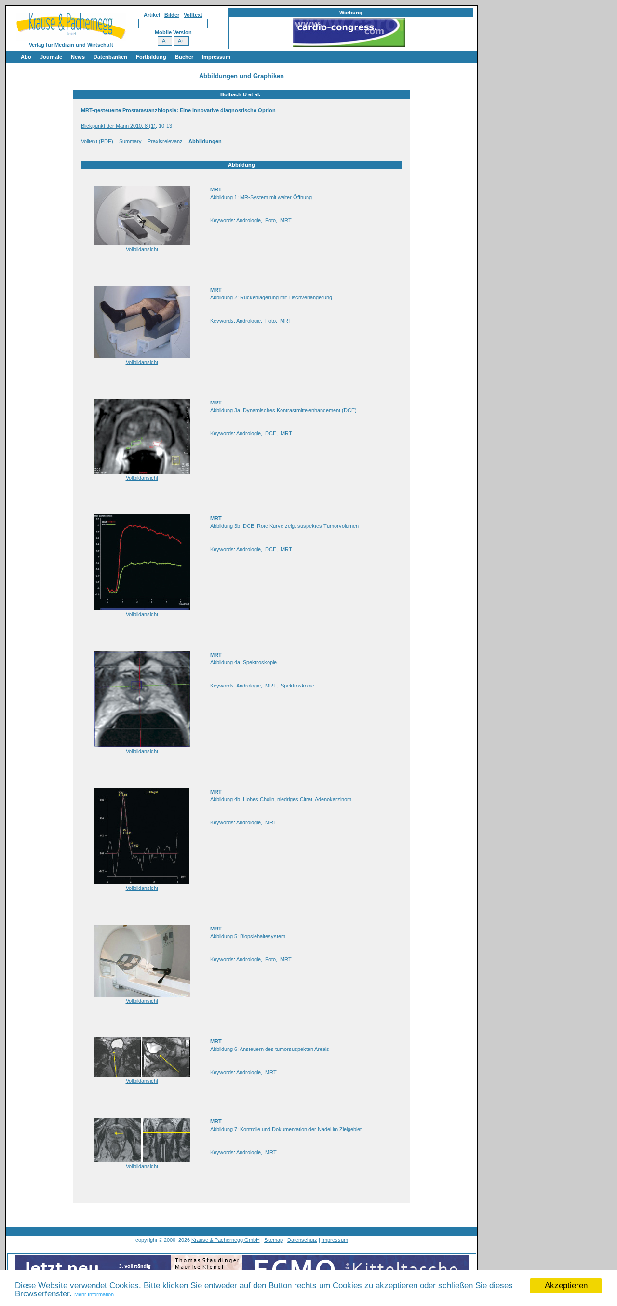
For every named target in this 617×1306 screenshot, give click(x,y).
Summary (130, 141)
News (78, 57)
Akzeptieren (566, 1285)
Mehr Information (94, 1294)
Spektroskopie (297, 685)
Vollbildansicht (142, 249)
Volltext (193, 15)
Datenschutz (302, 1240)
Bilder (171, 15)
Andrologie (248, 220)
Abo (26, 57)
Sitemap (273, 1240)
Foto (270, 220)
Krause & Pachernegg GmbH (225, 1240)
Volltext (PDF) (97, 141)
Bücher (184, 57)
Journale (51, 57)
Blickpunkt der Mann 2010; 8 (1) (118, 126)
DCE (270, 433)
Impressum (216, 57)
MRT (286, 220)
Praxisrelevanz (165, 141)
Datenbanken (110, 57)
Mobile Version (173, 32)
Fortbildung (151, 57)
